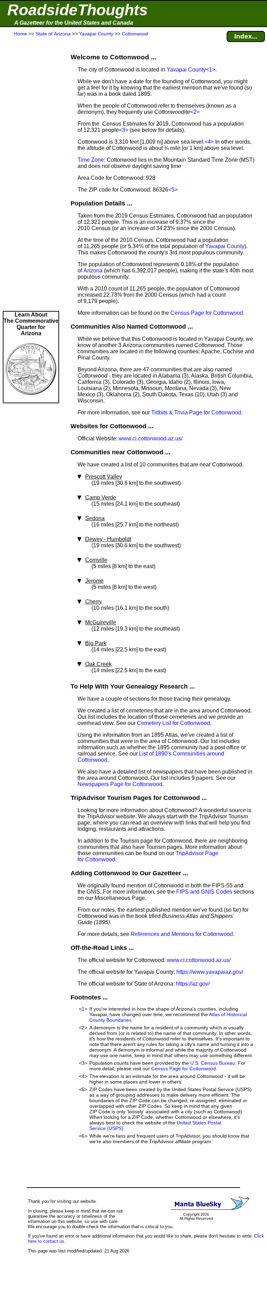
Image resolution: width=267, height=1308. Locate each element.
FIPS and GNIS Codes (204, 892)
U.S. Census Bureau (212, 1063)
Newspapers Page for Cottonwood (120, 784)
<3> (123, 130)
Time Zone (91, 160)
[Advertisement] (31, 174)
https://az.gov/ (193, 984)
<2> (195, 112)
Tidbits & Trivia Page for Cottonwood (196, 412)
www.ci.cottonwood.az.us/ (151, 438)
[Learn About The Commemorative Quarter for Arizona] (31, 399)
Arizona (93, 270)
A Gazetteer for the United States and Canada (73, 23)
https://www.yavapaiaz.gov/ (209, 972)
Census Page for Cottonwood (206, 313)
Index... (245, 36)
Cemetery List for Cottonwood (173, 723)
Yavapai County (186, 70)
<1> (210, 70)
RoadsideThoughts (77, 10)
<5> (173, 190)
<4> (209, 142)
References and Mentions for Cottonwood (182, 934)
